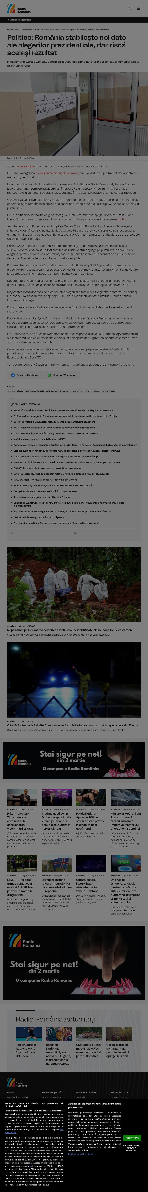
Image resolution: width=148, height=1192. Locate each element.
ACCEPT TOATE (132, 1138)
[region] (74, 1145)
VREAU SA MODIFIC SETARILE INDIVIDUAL (131, 1148)
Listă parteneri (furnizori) (80, 1154)
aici (31, 1166)
